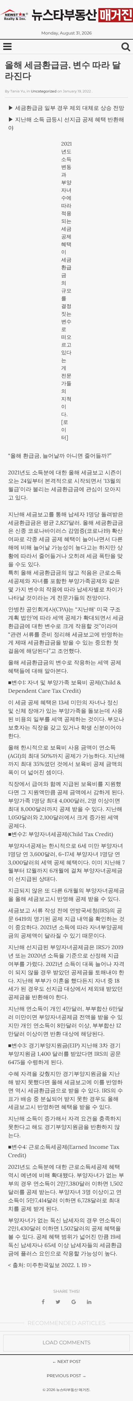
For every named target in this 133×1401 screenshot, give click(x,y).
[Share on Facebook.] (43, 1302)
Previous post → (67, 1376)
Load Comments (67, 1343)
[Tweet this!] (58, 1302)
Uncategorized (43, 91)
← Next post (66, 1361)
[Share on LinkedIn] (89, 1302)
